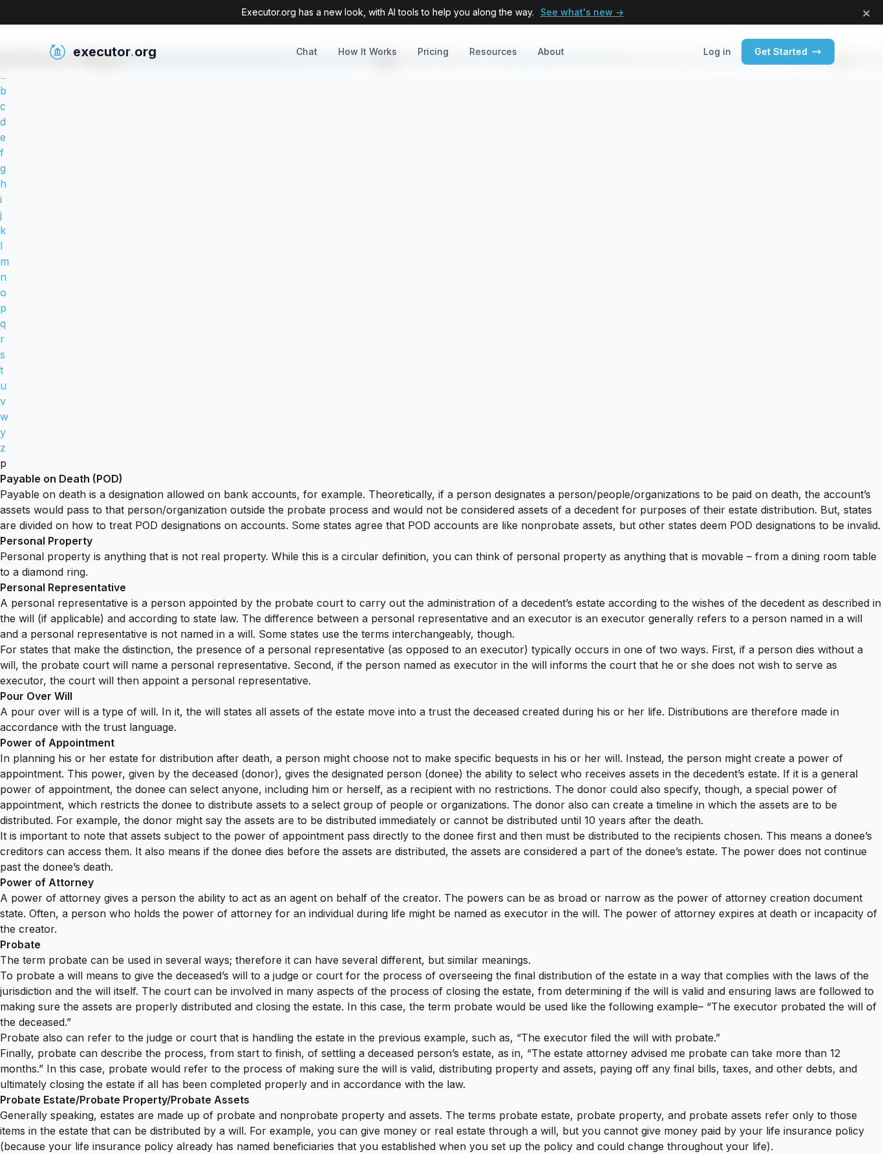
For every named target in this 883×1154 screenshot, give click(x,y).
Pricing (433, 51)
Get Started (780, 51)
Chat (306, 51)
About (551, 51)
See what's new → (582, 11)
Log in (717, 51)
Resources (493, 51)
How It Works (367, 51)
